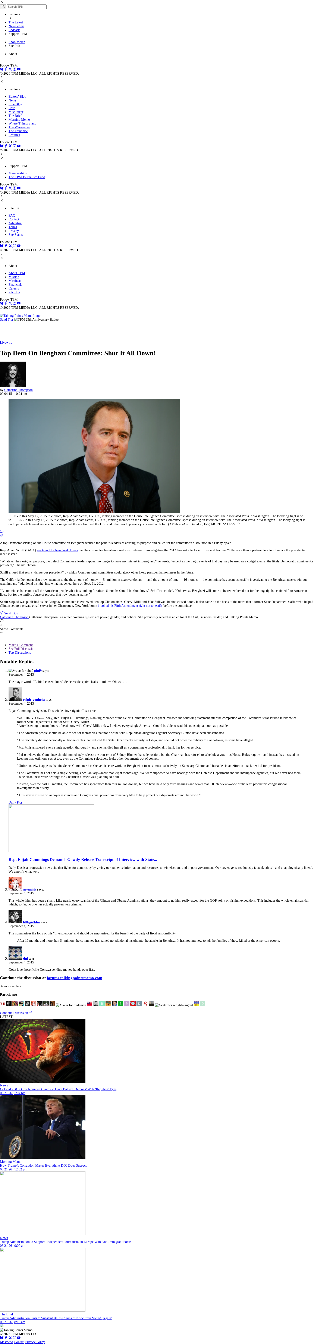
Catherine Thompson (18, 390)
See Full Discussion (22, 648)
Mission (14, 277)
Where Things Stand (22, 123)
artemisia (29, 889)
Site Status (16, 234)
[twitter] (10, 1338)
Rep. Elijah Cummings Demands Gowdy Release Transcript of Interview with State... (83, 859)
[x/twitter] (11, 69)
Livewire (6, 342)
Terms (13, 227)
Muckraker (16, 112)
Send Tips (6, 319)
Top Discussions (20, 652)
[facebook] (6, 69)
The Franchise (18, 131)
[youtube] (19, 69)
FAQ (12, 215)
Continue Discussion (14, 1013)
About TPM (17, 273)
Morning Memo (19, 119)
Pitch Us (14, 292)
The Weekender (19, 127)
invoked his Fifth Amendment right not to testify (130, 605)
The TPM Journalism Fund (27, 177)
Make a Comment (21, 645)
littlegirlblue (31, 922)
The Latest (16, 22)
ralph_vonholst (34, 699)
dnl (25, 958)
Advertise (15, 223)
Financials (15, 284)
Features (14, 135)
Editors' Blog (17, 96)
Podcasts (14, 30)
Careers (14, 288)
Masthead (15, 280)
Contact (14, 219)
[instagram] (14, 69)
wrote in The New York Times (57, 550)
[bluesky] (1, 69)
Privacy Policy (35, 1342)
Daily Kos (15, 802)
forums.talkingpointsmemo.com (74, 978)
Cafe (12, 108)
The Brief (15, 115)
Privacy (14, 231)
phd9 (38, 670)
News (12, 100)
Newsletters (16, 26)
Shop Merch (17, 42)
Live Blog (15, 104)
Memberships (18, 173)
